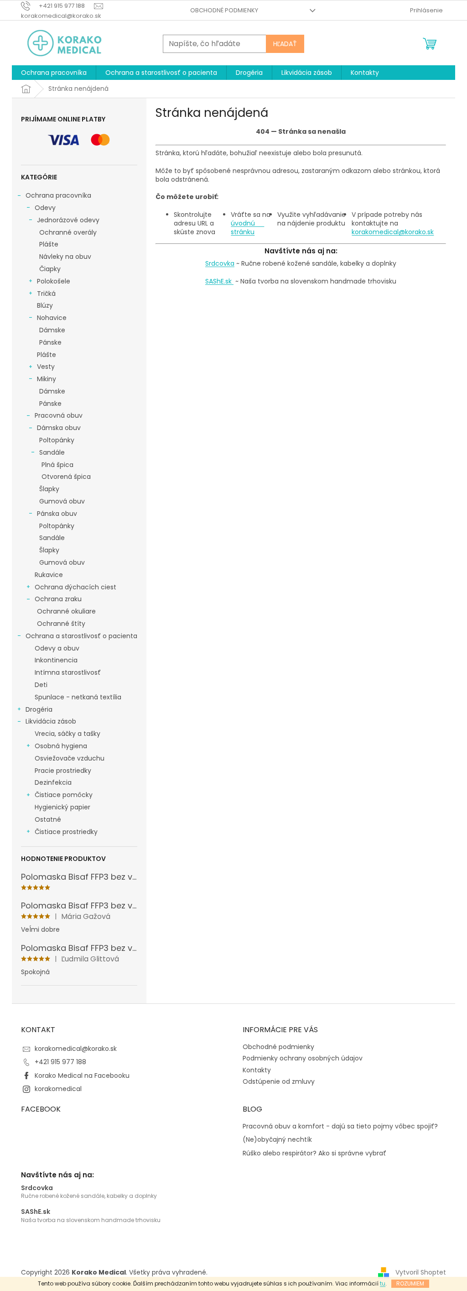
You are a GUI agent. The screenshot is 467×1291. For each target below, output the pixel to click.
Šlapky (49, 488)
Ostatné (48, 819)
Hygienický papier (62, 807)
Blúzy (45, 305)
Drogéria (39, 709)
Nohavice (52, 317)
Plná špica (57, 464)
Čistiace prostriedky (66, 831)
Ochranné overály (68, 232)
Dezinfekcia (53, 782)
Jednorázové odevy (68, 220)
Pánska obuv (57, 513)
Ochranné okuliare (66, 611)
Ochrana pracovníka (58, 195)
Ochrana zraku (58, 599)
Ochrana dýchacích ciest (75, 587)
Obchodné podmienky (224, 10)
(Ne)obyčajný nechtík (277, 1139)
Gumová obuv (62, 501)
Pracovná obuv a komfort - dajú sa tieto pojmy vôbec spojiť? (340, 1126)
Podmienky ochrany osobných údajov (303, 1058)
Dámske (52, 330)
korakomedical (58, 1088)
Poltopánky (56, 440)
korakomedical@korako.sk (393, 231)
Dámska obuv (59, 427)
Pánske (50, 342)
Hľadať (285, 43)
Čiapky (50, 268)
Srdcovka (219, 263)
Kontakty (257, 1070)
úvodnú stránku (247, 227)
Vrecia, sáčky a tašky (67, 733)
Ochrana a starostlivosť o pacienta (81, 635)
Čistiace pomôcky (64, 794)
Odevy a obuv (57, 648)
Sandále (52, 452)
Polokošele (53, 281)
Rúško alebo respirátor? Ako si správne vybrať (314, 1153)
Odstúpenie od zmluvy (279, 1081)
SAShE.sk (219, 281)
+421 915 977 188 (60, 1061)
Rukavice (49, 574)
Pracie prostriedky (63, 770)
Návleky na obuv (65, 256)
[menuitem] (54, 72)
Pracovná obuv (59, 415)
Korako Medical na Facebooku (82, 1075)
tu (382, 1283)
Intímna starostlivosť (68, 672)
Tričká (46, 293)
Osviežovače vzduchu (69, 758)
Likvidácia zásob (51, 721)
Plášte (48, 244)
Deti (41, 684)
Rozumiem (410, 1283)
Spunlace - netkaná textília (78, 697)
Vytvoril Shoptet (420, 1272)
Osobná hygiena (61, 745)
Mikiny (46, 378)
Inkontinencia (56, 660)
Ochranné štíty (61, 623)
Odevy (45, 207)
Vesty (46, 366)
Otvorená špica (66, 476)
